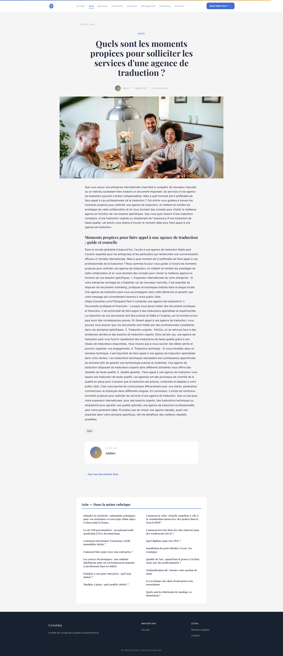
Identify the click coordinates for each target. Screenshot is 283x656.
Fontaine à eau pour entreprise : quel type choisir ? (107, 575)
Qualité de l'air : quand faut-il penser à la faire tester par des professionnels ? (173, 561)
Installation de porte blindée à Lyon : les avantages (169, 550)
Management (148, 5)
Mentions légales (200, 629)
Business (103, 5)
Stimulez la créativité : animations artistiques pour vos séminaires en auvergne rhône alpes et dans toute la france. (109, 519)
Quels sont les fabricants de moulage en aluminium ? (169, 593)
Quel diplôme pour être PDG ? (163, 540)
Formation (117, 5)
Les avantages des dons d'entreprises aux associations (169, 582)
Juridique (132, 5)
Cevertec (55, 625)
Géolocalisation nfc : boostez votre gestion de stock (171, 572)
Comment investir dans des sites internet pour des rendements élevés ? (172, 531)
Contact (195, 635)
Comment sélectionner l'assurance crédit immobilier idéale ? (106, 542)
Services (179, 5)
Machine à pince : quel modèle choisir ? (106, 584)
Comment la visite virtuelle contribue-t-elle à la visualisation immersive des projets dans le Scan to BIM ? (172, 519)
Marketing (164, 5)
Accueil (81, 5)
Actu (91, 5)
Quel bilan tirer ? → (220, 5)
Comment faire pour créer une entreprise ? (108, 551)
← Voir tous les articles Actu (101, 474)
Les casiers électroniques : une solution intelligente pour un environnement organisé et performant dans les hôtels (109, 563)
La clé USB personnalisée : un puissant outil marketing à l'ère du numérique (108, 531)
